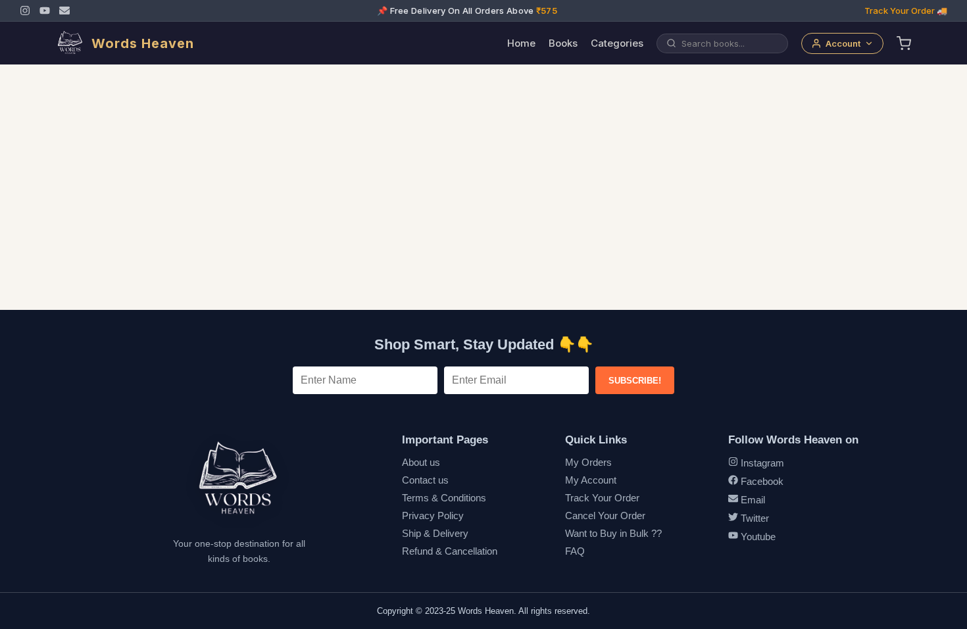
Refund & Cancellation (449, 551)
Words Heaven (142, 43)
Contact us (425, 480)
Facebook (760, 481)
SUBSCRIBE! (634, 381)
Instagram (761, 462)
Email (751, 499)
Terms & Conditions (444, 497)
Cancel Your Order (605, 515)
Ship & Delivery (435, 533)
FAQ (575, 551)
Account (843, 43)
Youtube (757, 536)
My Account (590, 480)
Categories (617, 43)
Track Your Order (602, 497)
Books (563, 43)
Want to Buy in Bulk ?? (613, 533)
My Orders (588, 462)
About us (421, 462)
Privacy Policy (433, 515)
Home (521, 43)
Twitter (753, 518)
